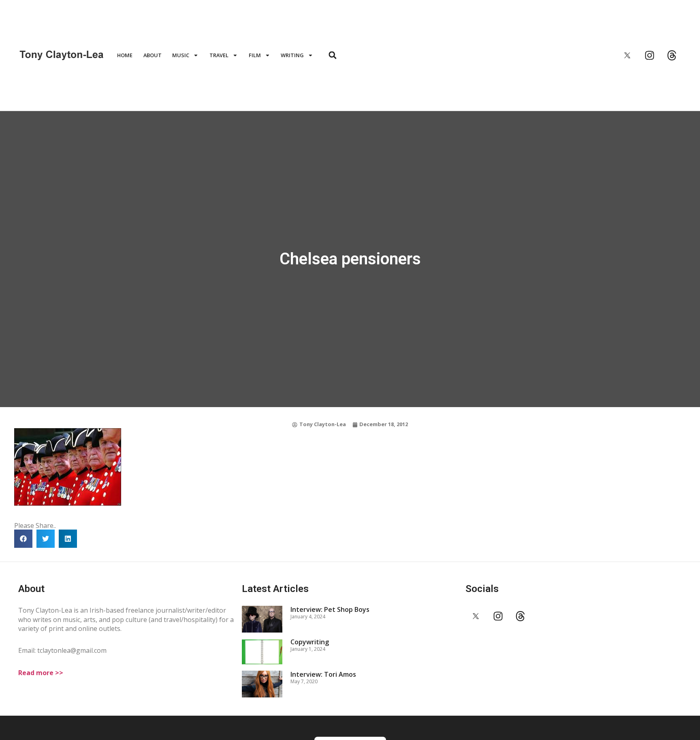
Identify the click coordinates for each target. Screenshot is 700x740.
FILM (255, 55)
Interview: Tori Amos (323, 674)
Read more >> (40, 672)
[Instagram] (649, 55)
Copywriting (309, 641)
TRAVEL (218, 55)
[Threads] (672, 55)
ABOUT (152, 55)
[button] (332, 55)
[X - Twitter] (627, 55)
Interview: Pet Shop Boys (329, 609)
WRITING (292, 55)
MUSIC (180, 55)
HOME (124, 55)
